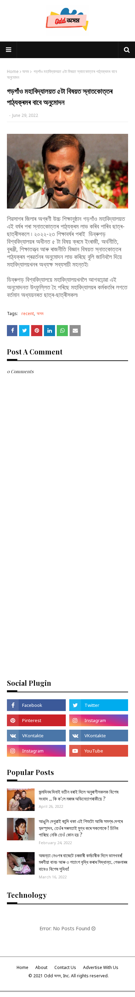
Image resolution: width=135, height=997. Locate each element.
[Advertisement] (67, 600)
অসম (25, 71)
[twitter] (98, 705)
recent (27, 313)
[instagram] (98, 720)
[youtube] (98, 751)
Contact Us (65, 967)
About (41, 967)
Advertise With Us (100, 967)
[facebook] (36, 705)
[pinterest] (36, 720)
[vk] (36, 735)
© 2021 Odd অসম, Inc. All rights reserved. (68, 976)
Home (13, 71)
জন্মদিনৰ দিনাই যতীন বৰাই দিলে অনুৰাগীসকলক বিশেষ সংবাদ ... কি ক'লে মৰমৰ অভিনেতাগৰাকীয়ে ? (78, 795)
